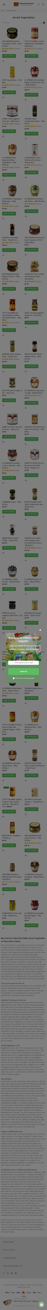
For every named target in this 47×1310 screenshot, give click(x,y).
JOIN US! (23, 671)
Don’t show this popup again (25, 678)
